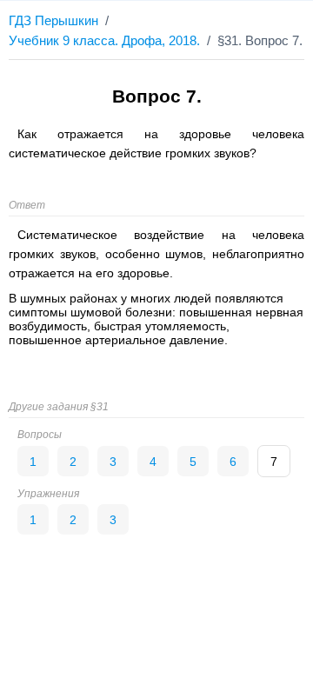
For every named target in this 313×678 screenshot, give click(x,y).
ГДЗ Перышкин (53, 20)
